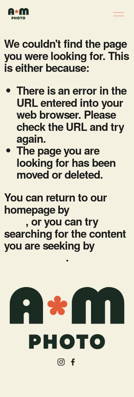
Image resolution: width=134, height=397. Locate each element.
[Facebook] (73, 362)
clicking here (35, 257)
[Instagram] (61, 362)
